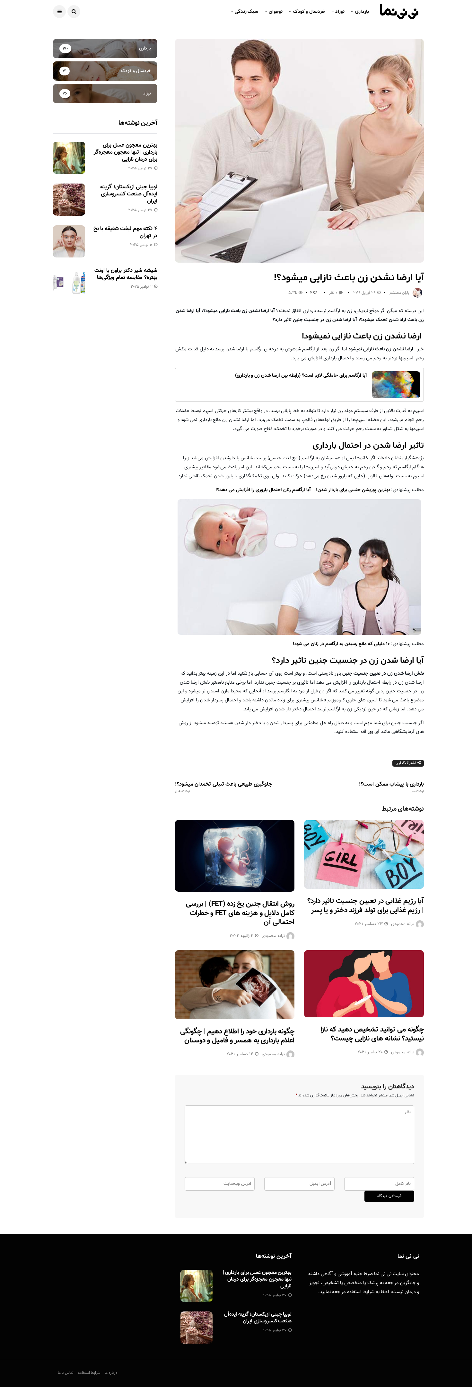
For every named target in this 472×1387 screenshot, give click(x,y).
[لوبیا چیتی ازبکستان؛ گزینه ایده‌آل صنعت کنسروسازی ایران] (69, 200)
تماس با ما (66, 1373)
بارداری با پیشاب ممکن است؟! (391, 787)
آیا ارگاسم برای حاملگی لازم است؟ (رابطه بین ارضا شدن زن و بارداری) (301, 375)
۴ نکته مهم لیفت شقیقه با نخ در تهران (125, 232)
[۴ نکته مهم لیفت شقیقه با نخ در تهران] (69, 241)
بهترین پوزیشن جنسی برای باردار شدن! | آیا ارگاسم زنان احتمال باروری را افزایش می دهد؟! (302, 490)
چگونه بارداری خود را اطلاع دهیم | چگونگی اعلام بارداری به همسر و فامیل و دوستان (237, 1036)
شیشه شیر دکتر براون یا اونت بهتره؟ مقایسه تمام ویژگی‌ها (125, 274)
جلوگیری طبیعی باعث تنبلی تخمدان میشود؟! (223, 787)
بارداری (362, 11)
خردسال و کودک (309, 11)
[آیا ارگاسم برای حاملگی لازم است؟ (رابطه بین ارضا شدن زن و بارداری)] (396, 385)
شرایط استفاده (360, 1292)
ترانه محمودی (273, 936)
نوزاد (340, 11)
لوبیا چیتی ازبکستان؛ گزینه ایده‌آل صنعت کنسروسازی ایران (128, 194)
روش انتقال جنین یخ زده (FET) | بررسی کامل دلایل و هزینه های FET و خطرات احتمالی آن (240, 913)
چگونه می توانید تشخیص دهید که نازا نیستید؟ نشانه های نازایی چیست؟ (372, 1034)
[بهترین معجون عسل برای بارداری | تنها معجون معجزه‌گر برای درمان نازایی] (69, 158)
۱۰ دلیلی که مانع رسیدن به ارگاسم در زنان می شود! (341, 644)
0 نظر (333, 293)
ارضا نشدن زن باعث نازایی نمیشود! (363, 336)
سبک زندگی (246, 11)
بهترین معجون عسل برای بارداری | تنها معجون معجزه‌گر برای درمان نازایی (125, 152)
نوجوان (276, 11)
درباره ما (111, 1373)
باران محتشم (399, 293)
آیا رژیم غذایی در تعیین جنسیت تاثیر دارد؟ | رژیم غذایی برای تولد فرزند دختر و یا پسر (365, 906)
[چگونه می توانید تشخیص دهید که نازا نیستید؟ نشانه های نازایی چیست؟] (364, 983)
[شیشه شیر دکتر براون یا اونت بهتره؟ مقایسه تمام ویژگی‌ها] (69, 283)
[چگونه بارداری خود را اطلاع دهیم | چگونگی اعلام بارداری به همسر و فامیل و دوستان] (235, 984)
